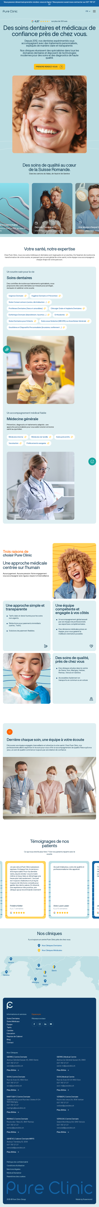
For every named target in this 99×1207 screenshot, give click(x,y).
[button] (94, 11)
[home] (10, 11)
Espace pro (36, 1014)
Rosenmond (87, 1199)
